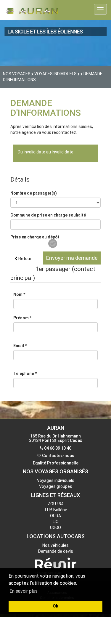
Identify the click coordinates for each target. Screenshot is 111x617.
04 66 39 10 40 (57, 448)
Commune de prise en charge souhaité (48, 215)
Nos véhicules (55, 545)
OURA (55, 515)
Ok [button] (55, 606)
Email (20, 345)
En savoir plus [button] (23, 591)
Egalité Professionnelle (55, 463)
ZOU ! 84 (55, 503)
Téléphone (25, 373)
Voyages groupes (55, 486)
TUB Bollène (55, 509)
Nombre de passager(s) (33, 193)
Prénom (22, 317)
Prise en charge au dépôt (34, 237)
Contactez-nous (58, 455)
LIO (56, 521)
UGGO (55, 527)
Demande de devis (55, 551)
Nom (19, 294)
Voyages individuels (55, 480)
